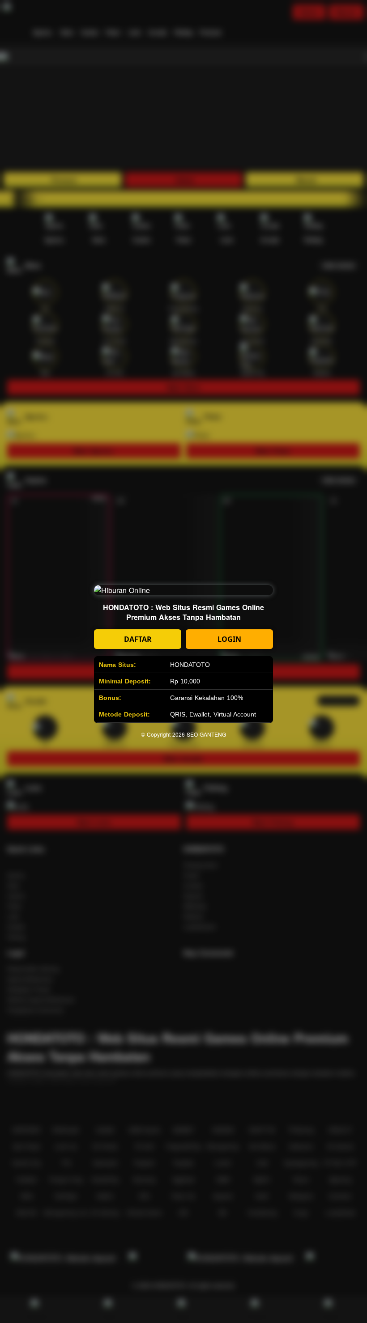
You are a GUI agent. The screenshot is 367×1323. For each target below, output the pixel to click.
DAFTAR (138, 639)
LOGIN (229, 639)
